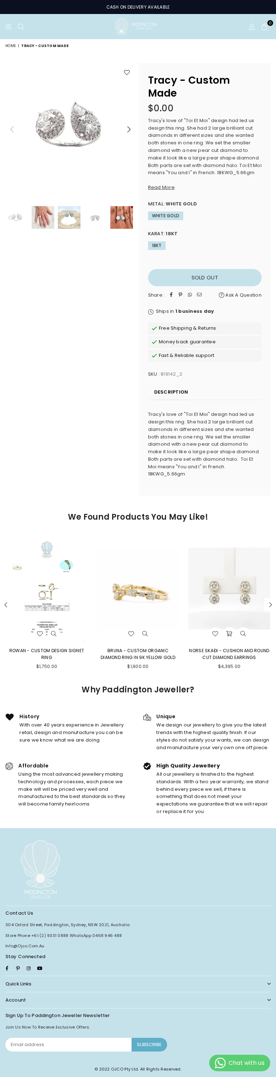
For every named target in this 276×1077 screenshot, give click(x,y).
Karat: (163, 233)
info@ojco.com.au (24, 946)
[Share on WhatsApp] (189, 295)
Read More (161, 187)
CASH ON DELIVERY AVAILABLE (138, 7)
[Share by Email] (199, 295)
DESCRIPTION (171, 392)
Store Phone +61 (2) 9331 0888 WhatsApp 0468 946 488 (63, 935)
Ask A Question (243, 295)
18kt (157, 245)
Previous (11, 129)
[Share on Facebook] (171, 295)
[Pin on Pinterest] (180, 295)
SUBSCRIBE (149, 1044)
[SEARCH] (21, 26)
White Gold (166, 216)
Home (10, 45)
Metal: (172, 203)
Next (129, 129)
